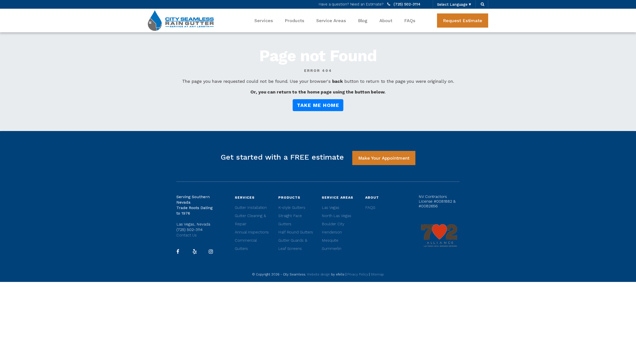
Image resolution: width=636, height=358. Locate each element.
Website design (319, 274)
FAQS (370, 207)
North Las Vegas (336, 215)
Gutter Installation (251, 207)
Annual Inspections (252, 232)
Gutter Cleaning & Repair (250, 219)
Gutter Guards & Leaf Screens (292, 244)
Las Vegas (330, 207)
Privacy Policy (357, 274)
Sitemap (377, 274)
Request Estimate (462, 20)
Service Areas (331, 20)
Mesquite (330, 240)
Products (294, 20)
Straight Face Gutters (290, 219)
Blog (363, 20)
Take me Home (318, 105)
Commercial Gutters (246, 244)
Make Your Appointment (383, 158)
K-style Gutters (291, 207)
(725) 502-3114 (407, 4)
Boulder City (333, 224)
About (385, 20)
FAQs (409, 20)
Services (263, 20)
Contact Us (186, 235)
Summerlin (331, 248)
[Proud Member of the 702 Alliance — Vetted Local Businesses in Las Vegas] (439, 235)
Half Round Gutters (295, 232)
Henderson (332, 232)
